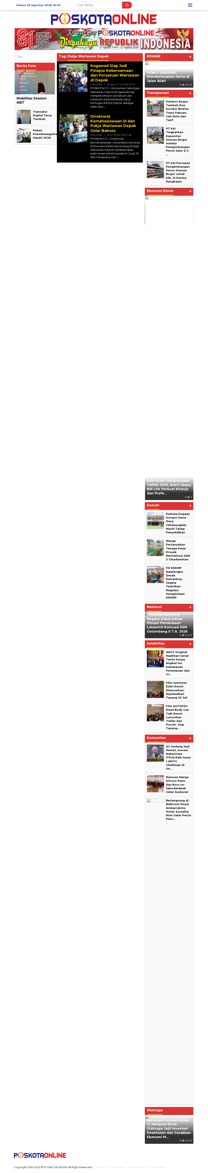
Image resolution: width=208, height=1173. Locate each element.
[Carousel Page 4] (188, 85)
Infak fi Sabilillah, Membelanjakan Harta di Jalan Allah (168, 77)
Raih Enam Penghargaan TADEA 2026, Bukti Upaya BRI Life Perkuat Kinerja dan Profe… (169, 487)
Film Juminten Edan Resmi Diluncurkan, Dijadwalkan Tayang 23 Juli (176, 690)
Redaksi (101, 1167)
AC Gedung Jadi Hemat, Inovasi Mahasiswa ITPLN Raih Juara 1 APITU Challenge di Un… (178, 757)
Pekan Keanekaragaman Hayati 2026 (46, 134)
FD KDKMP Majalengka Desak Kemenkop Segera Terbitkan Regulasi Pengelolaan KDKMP (175, 582)
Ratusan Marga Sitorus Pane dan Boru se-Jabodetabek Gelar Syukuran (177, 784)
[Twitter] (166, 1155)
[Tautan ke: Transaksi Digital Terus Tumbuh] (24, 117)
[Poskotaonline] (104, 19)
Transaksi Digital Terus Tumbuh (42, 115)
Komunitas (96, 84)
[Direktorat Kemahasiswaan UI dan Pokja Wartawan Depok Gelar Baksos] (118, 157)
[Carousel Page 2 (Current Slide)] (183, 85)
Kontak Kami (136, 1167)
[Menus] (190, 5)
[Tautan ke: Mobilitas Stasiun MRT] (35, 83)
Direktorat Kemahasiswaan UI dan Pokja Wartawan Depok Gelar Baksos (113, 123)
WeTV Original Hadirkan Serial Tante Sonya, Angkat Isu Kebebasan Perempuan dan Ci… (178, 663)
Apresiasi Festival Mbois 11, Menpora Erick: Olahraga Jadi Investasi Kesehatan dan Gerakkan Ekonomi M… (169, 1128)
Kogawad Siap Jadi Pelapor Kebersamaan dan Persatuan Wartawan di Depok (114, 73)
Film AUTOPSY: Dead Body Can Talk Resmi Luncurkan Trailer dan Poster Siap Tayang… (177, 717)
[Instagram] (174, 1155)
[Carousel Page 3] (186, 85)
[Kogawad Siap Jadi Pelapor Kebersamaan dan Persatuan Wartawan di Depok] (105, 106)
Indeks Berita (157, 1167)
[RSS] (190, 1155)
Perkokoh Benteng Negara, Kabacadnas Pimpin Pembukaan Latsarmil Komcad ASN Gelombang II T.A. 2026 (167, 623)
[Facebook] (158, 1155)
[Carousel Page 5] (191, 85)
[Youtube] (182, 1155)
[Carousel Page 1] (180, 85)
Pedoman (117, 1167)
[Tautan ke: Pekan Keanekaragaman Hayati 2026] (24, 135)
